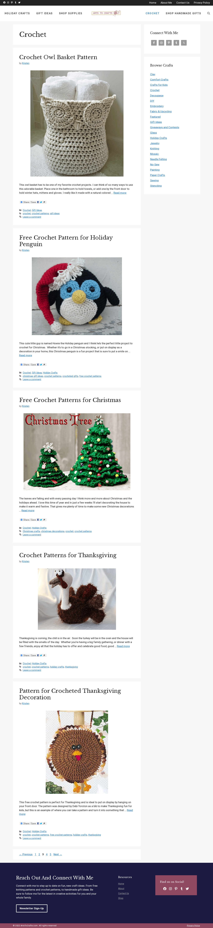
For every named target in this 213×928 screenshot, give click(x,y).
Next (57, 854)
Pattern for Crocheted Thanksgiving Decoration (70, 694)
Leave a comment (32, 217)
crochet (27, 213)
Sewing (154, 180)
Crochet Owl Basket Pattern (58, 57)
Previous (26, 854)
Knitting (154, 148)
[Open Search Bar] (208, 13)
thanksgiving (71, 667)
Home (121, 883)
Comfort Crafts (159, 79)
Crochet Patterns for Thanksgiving (67, 555)
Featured (155, 116)
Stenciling (156, 185)
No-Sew (154, 164)
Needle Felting (158, 159)
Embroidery (157, 106)
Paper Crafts (157, 175)
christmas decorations (52, 531)
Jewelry (154, 143)
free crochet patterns (90, 376)
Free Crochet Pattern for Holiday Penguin (66, 241)
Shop (120, 898)
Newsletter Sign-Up (32, 908)
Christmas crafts (31, 531)
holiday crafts (57, 667)
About (121, 888)
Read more (120, 192)
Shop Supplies (70, 13)
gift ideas (55, 213)
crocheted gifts (70, 376)
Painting (155, 169)
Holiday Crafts (17, 13)
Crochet (153, 13)
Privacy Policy (193, 925)
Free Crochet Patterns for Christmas (70, 400)
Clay (152, 74)
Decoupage (156, 95)
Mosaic (154, 153)
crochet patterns (40, 213)
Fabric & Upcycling (161, 111)
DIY (152, 100)
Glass (153, 132)
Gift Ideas (44, 13)
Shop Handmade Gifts (183, 13)
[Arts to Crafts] (106, 13)
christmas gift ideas (33, 376)
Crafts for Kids (159, 84)
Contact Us (123, 893)
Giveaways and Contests (164, 127)
